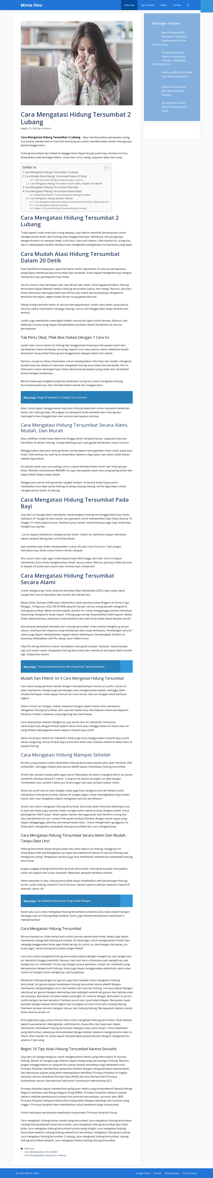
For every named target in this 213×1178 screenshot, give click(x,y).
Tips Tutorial (147, 5)
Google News (143, 1173)
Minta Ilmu (31, 5)
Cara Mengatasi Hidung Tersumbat (51, 205)
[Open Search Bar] (188, 5)
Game (163, 5)
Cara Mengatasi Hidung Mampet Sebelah (51, 198)
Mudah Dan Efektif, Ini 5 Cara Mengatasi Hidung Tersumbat (62, 194)
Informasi (129, 5)
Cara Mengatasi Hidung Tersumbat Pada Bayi (51, 187)
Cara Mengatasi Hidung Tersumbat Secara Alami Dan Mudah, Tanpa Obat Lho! (72, 201)
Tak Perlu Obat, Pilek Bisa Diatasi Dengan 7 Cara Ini (59, 180)
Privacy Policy (189, 1173)
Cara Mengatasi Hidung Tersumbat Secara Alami (53, 191)
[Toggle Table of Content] (105, 167)
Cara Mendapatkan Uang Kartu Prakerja (45, 1155)
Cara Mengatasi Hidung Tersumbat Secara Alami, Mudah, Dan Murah (66, 183)
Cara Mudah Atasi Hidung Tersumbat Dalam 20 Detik (56, 176)
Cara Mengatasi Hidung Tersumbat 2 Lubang (51, 172)
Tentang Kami (171, 1173)
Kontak (177, 5)
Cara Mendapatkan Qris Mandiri (40, 1151)
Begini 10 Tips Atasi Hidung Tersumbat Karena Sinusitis (61, 208)
